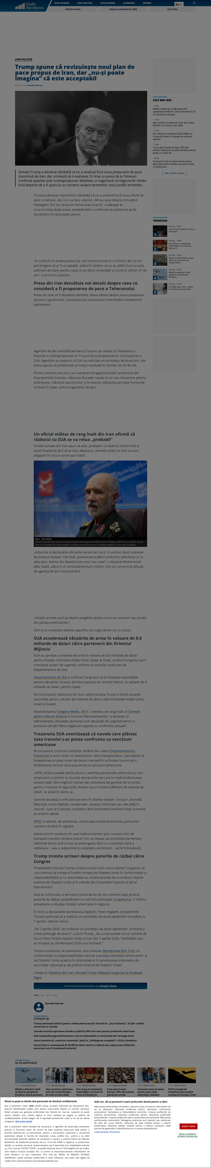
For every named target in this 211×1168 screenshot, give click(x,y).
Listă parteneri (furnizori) (107, 1132)
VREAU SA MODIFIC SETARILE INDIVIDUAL (187, 1135)
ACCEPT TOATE (188, 1126)
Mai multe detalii (23, 1121)
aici (6, 1148)
